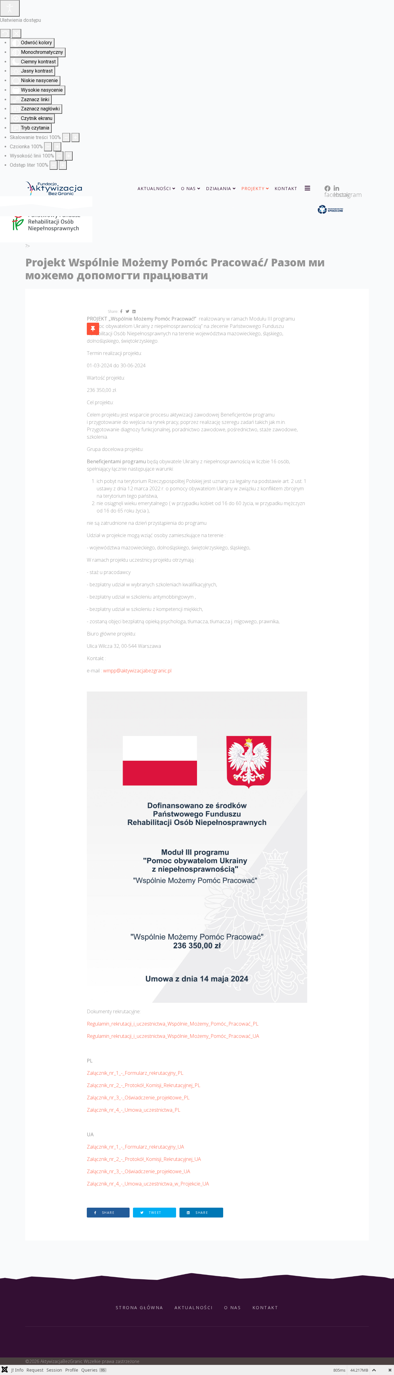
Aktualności (154, 188)
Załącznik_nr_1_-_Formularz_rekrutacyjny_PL (135, 1073)
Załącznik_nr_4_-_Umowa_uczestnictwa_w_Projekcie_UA (148, 1183)
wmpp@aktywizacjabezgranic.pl (137, 670)
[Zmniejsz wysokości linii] (59, 156)
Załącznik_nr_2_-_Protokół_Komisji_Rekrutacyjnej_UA (144, 1159)
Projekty (252, 188)
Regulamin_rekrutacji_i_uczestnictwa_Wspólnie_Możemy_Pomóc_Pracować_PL (173, 1023)
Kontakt (286, 188)
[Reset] (5, 33)
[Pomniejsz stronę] (66, 137)
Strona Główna (139, 1307)
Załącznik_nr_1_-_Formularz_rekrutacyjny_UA (135, 1146)
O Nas (188, 188)
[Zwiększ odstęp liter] (63, 165)
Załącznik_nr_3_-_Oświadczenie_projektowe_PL (138, 1097)
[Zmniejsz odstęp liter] (54, 165)
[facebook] (326, 180)
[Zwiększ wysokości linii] (69, 156)
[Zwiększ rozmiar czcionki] (57, 146)
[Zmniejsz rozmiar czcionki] (48, 146)
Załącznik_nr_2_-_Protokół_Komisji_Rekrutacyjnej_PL (143, 1085)
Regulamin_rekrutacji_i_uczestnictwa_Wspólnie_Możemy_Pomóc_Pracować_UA (173, 1036)
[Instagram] (335, 180)
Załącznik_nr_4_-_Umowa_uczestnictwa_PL (133, 1109)
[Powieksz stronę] (75, 137)
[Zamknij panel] (16, 33)
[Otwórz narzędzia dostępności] (10, 8)
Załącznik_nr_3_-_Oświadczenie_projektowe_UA (138, 1171)
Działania (218, 188)
